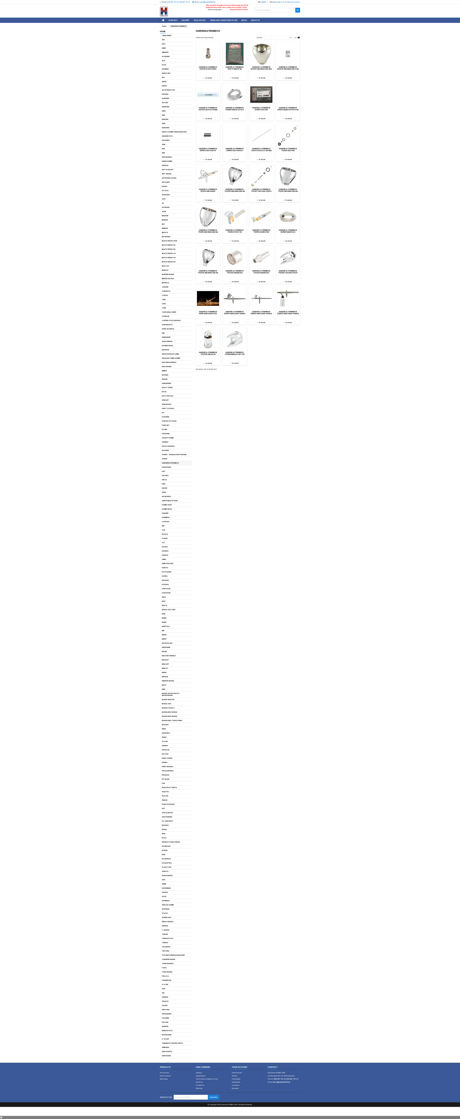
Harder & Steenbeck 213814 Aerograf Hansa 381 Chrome (234, 313)
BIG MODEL (166, 237)
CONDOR (165, 316)
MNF (163, 689)
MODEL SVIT (166, 704)
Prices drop (164, 1073)
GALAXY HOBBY (168, 438)
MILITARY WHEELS (169, 656)
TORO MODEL (167, 972)
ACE (163, 61)
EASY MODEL (167, 366)
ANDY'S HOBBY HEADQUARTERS (174, 132)
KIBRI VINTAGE (167, 563)
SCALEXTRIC (167, 863)
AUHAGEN (166, 195)
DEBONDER (166, 337)
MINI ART (165, 664)
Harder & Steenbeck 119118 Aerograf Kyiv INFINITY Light (208, 313)
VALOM (164, 1005)
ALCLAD (165, 102)
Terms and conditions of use (223, 20)
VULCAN (165, 1022)
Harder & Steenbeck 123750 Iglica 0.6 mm (208, 109)
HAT (163, 471)
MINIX (164, 672)
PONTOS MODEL (168, 804)
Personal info (237, 1073)
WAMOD (165, 1026)
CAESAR (165, 287)
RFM (163, 833)
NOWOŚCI (166, 733)
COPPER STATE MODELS (171, 320)
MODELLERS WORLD (169, 712)
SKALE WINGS (167, 875)
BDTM (244, 20)
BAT (163, 224)
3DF (163, 40)
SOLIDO (165, 892)
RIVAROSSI (166, 846)
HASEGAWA (166, 467)
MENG (164, 635)
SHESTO (165, 871)
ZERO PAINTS (167, 1051)
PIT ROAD (165, 779)
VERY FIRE (165, 1009)
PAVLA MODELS (168, 771)
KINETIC (165, 568)
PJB (163, 783)
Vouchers (235, 1085)
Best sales (164, 1079)
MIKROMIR (166, 647)
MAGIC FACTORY (168, 609)
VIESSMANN (166, 1014)
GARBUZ (165, 442)
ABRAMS (165, 52)
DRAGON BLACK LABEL (170, 354)
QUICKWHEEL (167, 817)
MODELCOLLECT (168, 708)
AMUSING (166, 128)
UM (163, 993)
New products (165, 1076)
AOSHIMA (166, 140)
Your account (239, 1067)
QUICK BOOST (167, 813)
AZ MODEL (166, 207)
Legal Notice (199, 20)
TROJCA (165, 976)
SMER (164, 884)
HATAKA (165, 475)
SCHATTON (166, 867)
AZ (163, 203)
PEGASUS (165, 775)
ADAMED (165, 69)
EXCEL (164, 392)
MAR (163, 614)
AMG (164, 111)
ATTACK (165, 190)
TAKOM (165, 934)
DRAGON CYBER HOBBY (171, 358)
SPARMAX (166, 901)
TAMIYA (165, 942)
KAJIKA (165, 547)
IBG (163, 526)
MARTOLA (166, 626)
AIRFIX (164, 86)
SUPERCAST (166, 917)
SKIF (163, 880)
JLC (163, 542)
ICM (163, 530)
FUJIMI (164, 429)
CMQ (164, 304)
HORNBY (165, 513)
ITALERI (165, 538)
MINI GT (165, 668)
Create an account (292, 2)
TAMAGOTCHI (167, 938)
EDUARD (165, 375)
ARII (163, 149)
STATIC (165, 913)
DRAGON (165, 350)
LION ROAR (166, 593)
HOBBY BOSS (167, 509)
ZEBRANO (165, 1047)
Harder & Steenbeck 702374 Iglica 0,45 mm (261, 149)
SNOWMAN (166, 888)
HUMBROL (166, 517)
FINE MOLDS (166, 404)
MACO (164, 605)
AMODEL (165, 119)
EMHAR (164, 379)
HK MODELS (166, 496)
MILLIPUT (165, 660)
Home (162, 31)
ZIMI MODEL (166, 1056)
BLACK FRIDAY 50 (168, 262)
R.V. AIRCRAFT (167, 821)
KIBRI (164, 559)
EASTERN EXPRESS (169, 362)
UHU (163, 989)
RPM (163, 854)
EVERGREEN (166, 383)
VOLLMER (165, 1018)
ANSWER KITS (167, 136)
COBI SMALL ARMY (169, 312)
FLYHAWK (165, 417)
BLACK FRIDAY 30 (168, 245)
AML (163, 115)
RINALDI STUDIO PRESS (171, 842)
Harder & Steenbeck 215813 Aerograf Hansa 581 (261, 313)
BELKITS (165, 232)
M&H (164, 597)
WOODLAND (166, 1035)
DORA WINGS (167, 341)
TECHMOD (166, 947)
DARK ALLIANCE (168, 329)
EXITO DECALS (167, 396)
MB (163, 630)
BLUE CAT (165, 266)
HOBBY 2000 (167, 505)
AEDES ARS (166, 73)
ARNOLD (165, 165)
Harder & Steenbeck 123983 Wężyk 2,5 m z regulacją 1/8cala (235, 110)
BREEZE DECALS (168, 278)
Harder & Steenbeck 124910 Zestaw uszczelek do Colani (261, 110)
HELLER (164, 488)
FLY (163, 413)
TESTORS (165, 951)
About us (255, 20)
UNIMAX (165, 997)
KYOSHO (165, 584)
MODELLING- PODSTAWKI (172, 720)
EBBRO (164, 371)
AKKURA (165, 94)
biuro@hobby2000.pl (207, 2)
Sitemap (199, 1088)
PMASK (164, 800)
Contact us (200, 1085)
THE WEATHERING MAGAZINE (173, 955)
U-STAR (165, 984)
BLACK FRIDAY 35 (168, 249)
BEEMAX (165, 228)
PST (163, 808)
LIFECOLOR (166, 589)
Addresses (236, 1082)
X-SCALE (165, 1039)
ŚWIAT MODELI (167, 921)
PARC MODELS (167, 766)
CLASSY (165, 295)
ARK (163, 153)
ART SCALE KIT (167, 169)
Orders (234, 1076)
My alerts (235, 1088)
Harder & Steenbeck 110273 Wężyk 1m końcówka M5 (235, 69)
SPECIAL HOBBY (168, 905)
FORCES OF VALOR (169, 421)
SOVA (164, 896)
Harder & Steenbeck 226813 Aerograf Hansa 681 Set (288, 313)
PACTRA (165, 754)
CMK (164, 299)
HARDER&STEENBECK (170, 463)
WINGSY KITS (167, 1030)
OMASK (165, 745)
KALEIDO (165, 551)
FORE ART (166, 425)
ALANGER (165, 98)
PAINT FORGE (167, 758)
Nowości (173, 20)
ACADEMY (166, 56)
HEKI (163, 484)
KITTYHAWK (166, 572)
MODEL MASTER (168, 699)
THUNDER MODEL (168, 959)
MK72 (164, 685)
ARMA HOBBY (167, 161)
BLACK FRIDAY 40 (169, 253)
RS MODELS (166, 859)
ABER (164, 48)
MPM (164, 729)
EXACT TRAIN (167, 387)
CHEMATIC (166, 291)
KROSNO (165, 580)
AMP (163, 123)
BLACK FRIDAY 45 (169, 257)
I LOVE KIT (166, 521)
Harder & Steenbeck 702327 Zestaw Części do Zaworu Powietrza (261, 191)
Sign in (279, 2)
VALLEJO (165, 1001)
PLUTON (165, 796)
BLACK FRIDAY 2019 (169, 241)
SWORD (165, 926)
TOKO (164, 968)
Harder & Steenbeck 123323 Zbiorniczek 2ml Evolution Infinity (261, 69)
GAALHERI (166, 433)
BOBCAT (165, 270)
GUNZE (164, 459)
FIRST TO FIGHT (168, 408)
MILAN (164, 651)
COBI (164, 308)
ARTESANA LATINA (169, 178)
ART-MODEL (167, 174)
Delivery (185, 20)
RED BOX (165, 825)
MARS (164, 622)
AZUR (164, 211)
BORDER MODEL (168, 274)
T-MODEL (165, 930)
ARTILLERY (166, 182)
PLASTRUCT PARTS (169, 787)
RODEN (164, 850)
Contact (272, 1067)
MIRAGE (165, 677)
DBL (163, 333)
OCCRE (165, 741)
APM (163, 144)
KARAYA (165, 555)
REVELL (164, 829)
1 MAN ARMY (166, 35)
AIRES (164, 81)
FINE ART (165, 400)
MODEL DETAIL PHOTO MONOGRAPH (170, 694)
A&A (163, 44)
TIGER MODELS (168, 963)
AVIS (164, 199)
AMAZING (165, 107)
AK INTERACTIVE (168, 90)
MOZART (165, 725)
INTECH (165, 534)
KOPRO (165, 576)
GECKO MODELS (168, 446)
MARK (164, 618)
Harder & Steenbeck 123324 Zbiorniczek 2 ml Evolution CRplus (288, 69)
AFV (163, 77)
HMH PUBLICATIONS (170, 501)
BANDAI (165, 220)
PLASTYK (165, 792)
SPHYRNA (165, 909)
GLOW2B (165, 450)
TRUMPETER (166, 980)
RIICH (164, 838)
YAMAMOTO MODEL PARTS (172, 1043)
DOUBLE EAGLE (167, 345)
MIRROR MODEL (168, 681)
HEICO (164, 480)
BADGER (165, 216)
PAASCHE (165, 750)
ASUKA (164, 186)
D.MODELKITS (167, 325)
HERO (164, 492)
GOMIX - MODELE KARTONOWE (174, 454)
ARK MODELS (167, 157)
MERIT (164, 639)
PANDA (164, 762)
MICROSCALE (167, 643)
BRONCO (165, 283)
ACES (164, 65)
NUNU (164, 737)
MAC (164, 601)
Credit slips (236, 1079)
